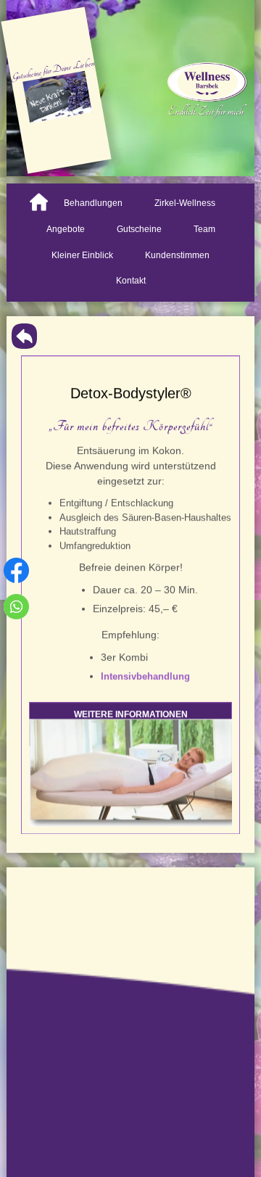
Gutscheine (139, 229)
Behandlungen (93, 203)
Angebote (65, 229)
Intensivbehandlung (145, 676)
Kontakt (131, 281)
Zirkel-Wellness (184, 203)
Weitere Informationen (131, 714)
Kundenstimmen (177, 255)
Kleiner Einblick (82, 255)
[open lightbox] (130, 772)
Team (204, 229)
